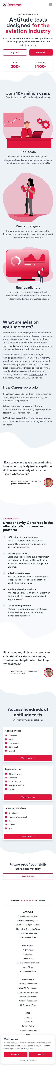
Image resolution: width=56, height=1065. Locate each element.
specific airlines (42, 367)
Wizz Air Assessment (28, 988)
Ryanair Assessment (28, 996)
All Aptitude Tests (28, 937)
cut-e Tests (28, 967)
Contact (28, 1017)
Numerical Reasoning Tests (28, 929)
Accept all (15, 1054)
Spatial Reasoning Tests (28, 916)
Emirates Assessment (28, 983)
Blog (28, 1034)
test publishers (36, 374)
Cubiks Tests (28, 954)
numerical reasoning (22, 357)
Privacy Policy (28, 1026)
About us (28, 1021)
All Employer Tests (28, 1005)
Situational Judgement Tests (28, 925)
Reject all (40, 1054)
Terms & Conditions (28, 1030)
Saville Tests (28, 958)
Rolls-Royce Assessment (28, 992)
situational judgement (13, 361)
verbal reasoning (41, 357)
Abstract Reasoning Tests (28, 920)
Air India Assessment (28, 1001)
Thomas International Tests (28, 963)
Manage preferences (28, 1060)
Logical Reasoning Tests (28, 933)
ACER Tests (28, 950)
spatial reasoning (37, 361)
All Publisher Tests (28, 971)
